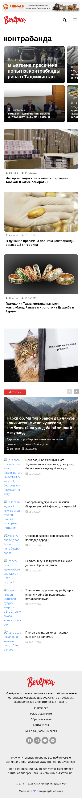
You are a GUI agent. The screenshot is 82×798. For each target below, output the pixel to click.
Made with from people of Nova (41, 790)
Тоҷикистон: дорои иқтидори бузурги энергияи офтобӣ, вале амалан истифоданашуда (49, 594)
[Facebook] (29, 740)
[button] (75, 20)
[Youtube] (45, 740)
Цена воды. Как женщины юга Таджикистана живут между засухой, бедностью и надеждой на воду (49, 464)
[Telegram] (52, 740)
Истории (15, 392)
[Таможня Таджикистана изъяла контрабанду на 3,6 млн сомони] (34, 103)
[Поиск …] (65, 20)
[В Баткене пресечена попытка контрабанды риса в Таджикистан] (34, 64)
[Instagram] (37, 740)
